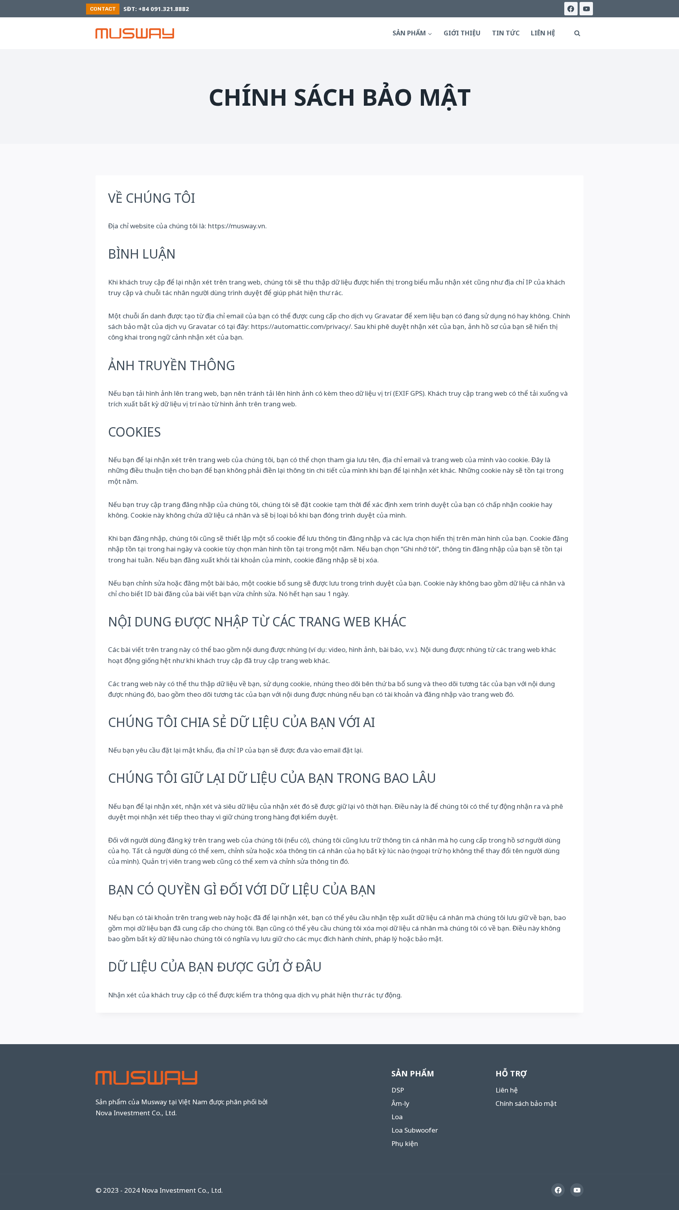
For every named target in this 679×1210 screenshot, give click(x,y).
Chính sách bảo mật (526, 1103)
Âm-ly (400, 1103)
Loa (397, 1116)
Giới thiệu (462, 33)
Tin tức (505, 33)
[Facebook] (571, 8)
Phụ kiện (404, 1143)
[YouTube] (586, 8)
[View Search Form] (577, 33)
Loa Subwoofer (414, 1130)
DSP (397, 1089)
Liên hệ (543, 33)
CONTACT (103, 9)
